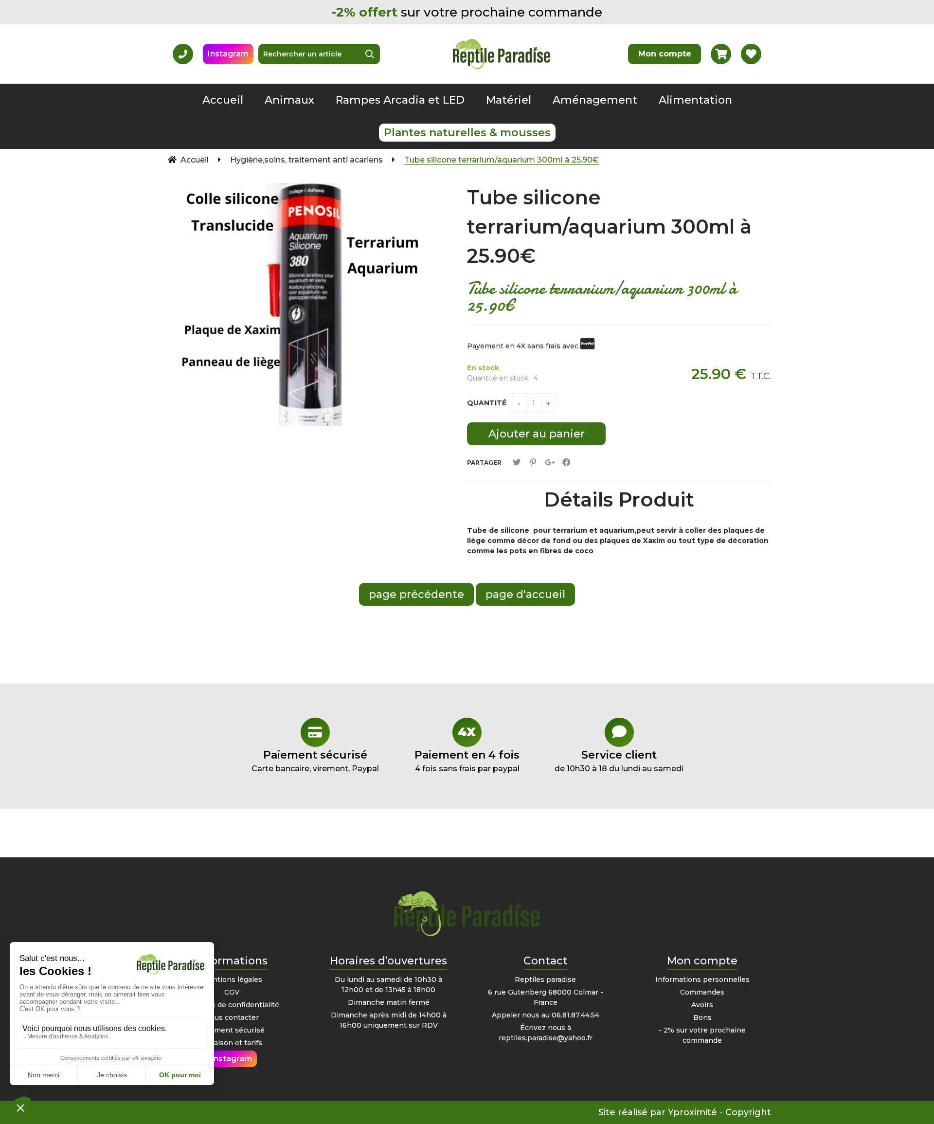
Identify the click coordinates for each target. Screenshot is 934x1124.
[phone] (183, 54)
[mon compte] (664, 54)
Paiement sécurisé (231, 1030)
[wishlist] (751, 54)
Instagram (228, 53)
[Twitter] (516, 462)
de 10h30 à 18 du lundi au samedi (619, 760)
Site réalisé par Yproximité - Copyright (684, 1112)
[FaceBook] (566, 462)
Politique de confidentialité (231, 1004)
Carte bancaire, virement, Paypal (315, 760)
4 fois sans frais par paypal (467, 760)
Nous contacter (231, 1017)
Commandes (702, 992)
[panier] (721, 54)
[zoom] (430, 195)
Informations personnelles (702, 979)
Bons (702, 1017)
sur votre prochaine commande (467, 12)
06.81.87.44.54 (575, 1015)
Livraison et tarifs (231, 1042)
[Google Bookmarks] (549, 462)
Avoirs (702, 1004)
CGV (231, 992)
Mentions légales (231, 979)
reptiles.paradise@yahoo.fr (546, 1037)
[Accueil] (501, 54)
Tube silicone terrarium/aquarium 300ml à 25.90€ (609, 226)
